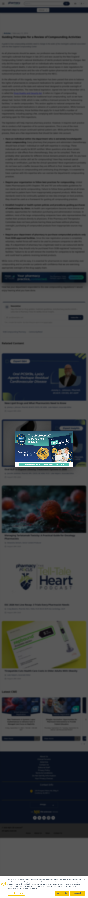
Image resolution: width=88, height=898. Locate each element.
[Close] (84, 879)
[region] (44, 887)
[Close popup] (70, 434)
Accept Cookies (61, 893)
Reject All (77, 893)
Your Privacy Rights (16, 893)
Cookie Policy (33, 888)
